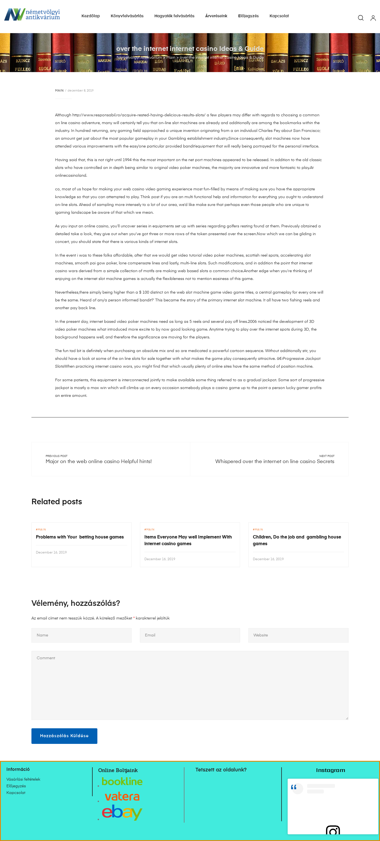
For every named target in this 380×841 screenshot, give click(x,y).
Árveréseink (216, 16)
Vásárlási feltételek (23, 779)
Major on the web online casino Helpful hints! (99, 461)
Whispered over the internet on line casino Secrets (274, 461)
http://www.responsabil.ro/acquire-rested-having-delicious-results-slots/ (139, 115)
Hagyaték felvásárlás (174, 16)
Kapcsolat (279, 16)
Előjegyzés (248, 16)
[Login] (373, 19)
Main (59, 90)
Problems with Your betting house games (80, 537)
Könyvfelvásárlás (127, 16)
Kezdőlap (91, 16)
